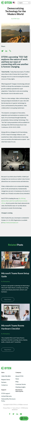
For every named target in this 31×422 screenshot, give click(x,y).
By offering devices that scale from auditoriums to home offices (14, 201)
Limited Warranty (6, 396)
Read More (7, 299)
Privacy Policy (6, 408)
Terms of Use (15, 408)
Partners (3, 382)
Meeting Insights (20, 387)
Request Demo (5, 379)
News (17, 379)
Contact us (4, 385)
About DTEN (19, 376)
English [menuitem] (21, 3)
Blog (17, 381)
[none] (24, 3)
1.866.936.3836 (6, 376)
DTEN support (5, 393)
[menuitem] (24, 3)
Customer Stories (21, 384)
